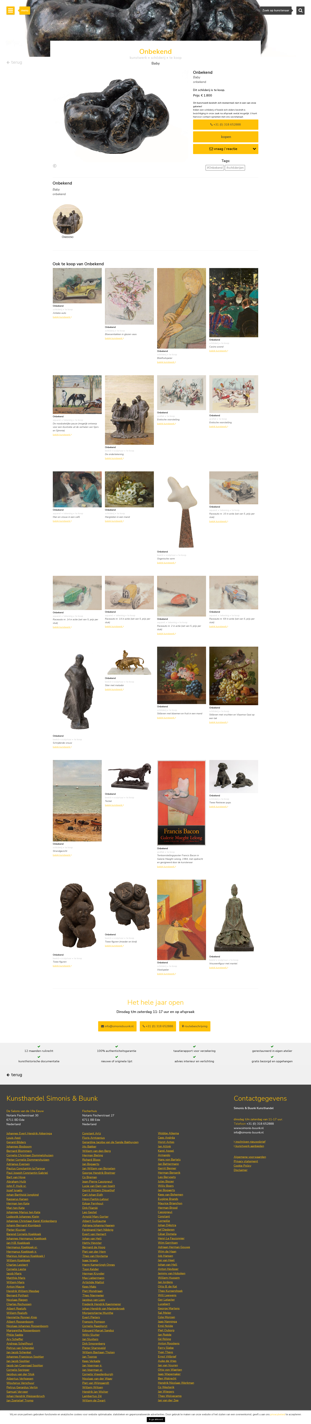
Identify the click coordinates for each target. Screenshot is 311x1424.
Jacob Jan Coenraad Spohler (24, 1365)
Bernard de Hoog (93, 1247)
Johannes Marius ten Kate (23, 1212)
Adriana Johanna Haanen (98, 1225)
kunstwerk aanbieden (249, 1146)
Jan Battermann (168, 1164)
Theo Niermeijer (93, 1295)
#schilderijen (235, 168)
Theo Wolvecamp (170, 1396)
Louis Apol (13, 1138)
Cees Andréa (166, 1138)
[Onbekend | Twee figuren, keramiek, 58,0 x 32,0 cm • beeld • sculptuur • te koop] (77, 916)
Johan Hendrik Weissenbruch (25, 1396)
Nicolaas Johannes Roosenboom (27, 1326)
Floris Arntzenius (93, 1138)
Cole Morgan (166, 1317)
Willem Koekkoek (18, 1260)
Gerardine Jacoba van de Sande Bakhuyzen (110, 1142)
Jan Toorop (89, 1357)
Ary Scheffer (14, 1339)
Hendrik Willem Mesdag (22, 1291)
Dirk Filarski (90, 1208)
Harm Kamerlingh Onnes (98, 1265)
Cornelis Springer (17, 1370)
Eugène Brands (168, 1199)
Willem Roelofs (16, 1313)
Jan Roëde (164, 1335)
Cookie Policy (242, 1166)
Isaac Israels (90, 1260)
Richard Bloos (91, 1160)
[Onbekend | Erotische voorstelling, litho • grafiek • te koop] (181, 392)
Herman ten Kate (17, 1203)
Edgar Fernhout (92, 1203)
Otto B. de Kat (167, 1286)
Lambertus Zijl (92, 1396)
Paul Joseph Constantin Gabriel (27, 1173)
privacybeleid (277, 1414)
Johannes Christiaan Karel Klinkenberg (31, 1221)
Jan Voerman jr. (92, 1365)
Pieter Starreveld (94, 1348)
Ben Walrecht (167, 1378)
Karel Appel (166, 1151)
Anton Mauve (15, 1287)
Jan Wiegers (166, 1392)
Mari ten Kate (15, 1208)
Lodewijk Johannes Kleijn (22, 1217)
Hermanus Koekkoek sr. (21, 1247)
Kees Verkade (91, 1361)
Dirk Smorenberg (93, 1344)
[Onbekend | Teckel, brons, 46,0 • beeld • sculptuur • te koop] (129, 776)
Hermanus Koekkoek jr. (21, 1252)
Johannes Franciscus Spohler (25, 1357)
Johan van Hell (92, 1238)
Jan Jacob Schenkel (18, 1352)
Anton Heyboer (168, 1269)
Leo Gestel (89, 1212)
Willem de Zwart (93, 1400)
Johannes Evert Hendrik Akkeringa (29, 1133)
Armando (164, 1155)
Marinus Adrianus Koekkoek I (25, 1256)
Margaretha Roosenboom (23, 1330)
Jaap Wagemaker (169, 1374)
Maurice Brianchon (170, 1203)
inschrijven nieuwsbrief (250, 1142)
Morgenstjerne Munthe (97, 1313)
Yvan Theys (165, 1352)
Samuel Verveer (17, 1392)
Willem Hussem (169, 1278)
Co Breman (89, 1177)
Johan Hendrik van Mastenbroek (103, 1308)
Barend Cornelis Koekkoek (23, 1234)
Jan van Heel (166, 1260)
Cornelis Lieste (16, 1269)
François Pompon (93, 1322)
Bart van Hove (15, 1177)
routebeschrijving (195, 1026)
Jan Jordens (165, 1282)
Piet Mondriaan (92, 1291)
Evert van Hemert (94, 1234)
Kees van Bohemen (170, 1195)
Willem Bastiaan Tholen (98, 1352)
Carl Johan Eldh (92, 1195)
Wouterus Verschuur (20, 1383)
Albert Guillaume (94, 1221)
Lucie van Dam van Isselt (98, 1186)
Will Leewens (167, 1295)
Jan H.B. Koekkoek (18, 1243)
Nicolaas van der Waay (97, 1379)
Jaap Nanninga (167, 1321)
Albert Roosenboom (20, 1322)
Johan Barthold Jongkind (22, 1195)
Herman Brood (168, 1208)
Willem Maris (15, 1282)
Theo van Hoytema (95, 1256)
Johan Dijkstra (167, 1225)
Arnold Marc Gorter (95, 1217)
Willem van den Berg (96, 1151)
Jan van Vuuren (168, 1365)
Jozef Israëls (14, 1190)
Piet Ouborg (166, 1330)
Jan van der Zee (168, 1400)
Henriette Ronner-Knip (21, 1317)
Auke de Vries (167, 1361)
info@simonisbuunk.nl (119, 1026)
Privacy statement (246, 1161)
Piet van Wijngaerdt (95, 1383)
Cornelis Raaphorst (94, 1326)
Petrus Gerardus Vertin (22, 1387)
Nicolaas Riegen (17, 1300)
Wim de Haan (167, 1251)
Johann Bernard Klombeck (23, 1225)
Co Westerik (166, 1387)
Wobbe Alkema (168, 1133)
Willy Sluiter (91, 1335)
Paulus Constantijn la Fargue (25, 1168)
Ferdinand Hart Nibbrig (97, 1230)
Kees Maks (89, 1287)
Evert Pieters (91, 1317)
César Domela (167, 1234)
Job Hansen (165, 1256)
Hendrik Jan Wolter (95, 1392)
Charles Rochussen (18, 1304)
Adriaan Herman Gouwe (174, 1247)
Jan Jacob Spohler (18, 1361)
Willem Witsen (92, 1387)
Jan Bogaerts (90, 1164)
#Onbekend (215, 168)
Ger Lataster (166, 1300)
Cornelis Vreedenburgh (97, 1374)
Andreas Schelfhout (19, 1344)
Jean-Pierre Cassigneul (97, 1182)
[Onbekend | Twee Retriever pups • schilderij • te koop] (233, 776)
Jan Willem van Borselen (98, 1168)
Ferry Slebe (166, 1348)
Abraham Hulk (16, 1182)
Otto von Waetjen (170, 1370)
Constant (164, 1216)
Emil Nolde (165, 1326)
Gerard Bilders (16, 1142)
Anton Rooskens (168, 1343)
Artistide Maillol (93, 1282)
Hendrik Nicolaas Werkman (176, 1383)
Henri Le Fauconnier (171, 1238)
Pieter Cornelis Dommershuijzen (27, 1160)
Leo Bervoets (167, 1177)
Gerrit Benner (167, 1168)
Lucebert (164, 1304)
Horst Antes (166, 1142)
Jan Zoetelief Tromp (19, 1400)
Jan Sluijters (90, 1339)
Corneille (164, 1221)
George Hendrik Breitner (98, 1173)
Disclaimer (241, 1170)
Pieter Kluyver (16, 1230)
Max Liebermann (93, 1278)
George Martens (169, 1308)
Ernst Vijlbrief (167, 1356)
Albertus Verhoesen (19, 1379)
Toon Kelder (90, 1269)
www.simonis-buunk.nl (249, 1128)
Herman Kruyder (93, 1273)
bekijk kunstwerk (62, 317)
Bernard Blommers (19, 1151)
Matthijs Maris (15, 1278)
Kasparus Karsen (17, 1199)
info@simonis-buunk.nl (249, 1132)
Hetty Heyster (92, 1243)
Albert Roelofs (16, 1308)
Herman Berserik (169, 1173)
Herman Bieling (92, 1155)
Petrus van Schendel (20, 1348)
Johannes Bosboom (19, 1147)
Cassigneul (165, 1212)
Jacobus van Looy (93, 1300)
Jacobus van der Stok (20, 1374)
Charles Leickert (17, 1265)
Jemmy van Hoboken (171, 1273)
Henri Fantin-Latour (95, 1199)
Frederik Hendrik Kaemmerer (101, 1304)
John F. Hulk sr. (16, 1186)
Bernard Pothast (17, 1295)
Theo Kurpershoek (170, 1291)
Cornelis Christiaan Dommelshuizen (29, 1155)
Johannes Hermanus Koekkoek (26, 1238)
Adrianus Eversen (18, 1164)
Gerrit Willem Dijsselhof (98, 1190)
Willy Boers (166, 1186)
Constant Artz (91, 1133)
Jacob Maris (14, 1273)
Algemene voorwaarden (250, 1157)
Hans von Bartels (169, 1159)
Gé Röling (164, 1339)
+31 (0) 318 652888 (227, 124)
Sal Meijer (164, 1313)
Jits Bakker (89, 1147)
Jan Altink (164, 1146)
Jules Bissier (166, 1181)
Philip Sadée (14, 1335)
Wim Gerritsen (168, 1243)
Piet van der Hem (94, 1252)
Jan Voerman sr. (92, 1370)
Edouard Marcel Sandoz (98, 1330)
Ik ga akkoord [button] (156, 1419)
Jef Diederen (166, 1230)
